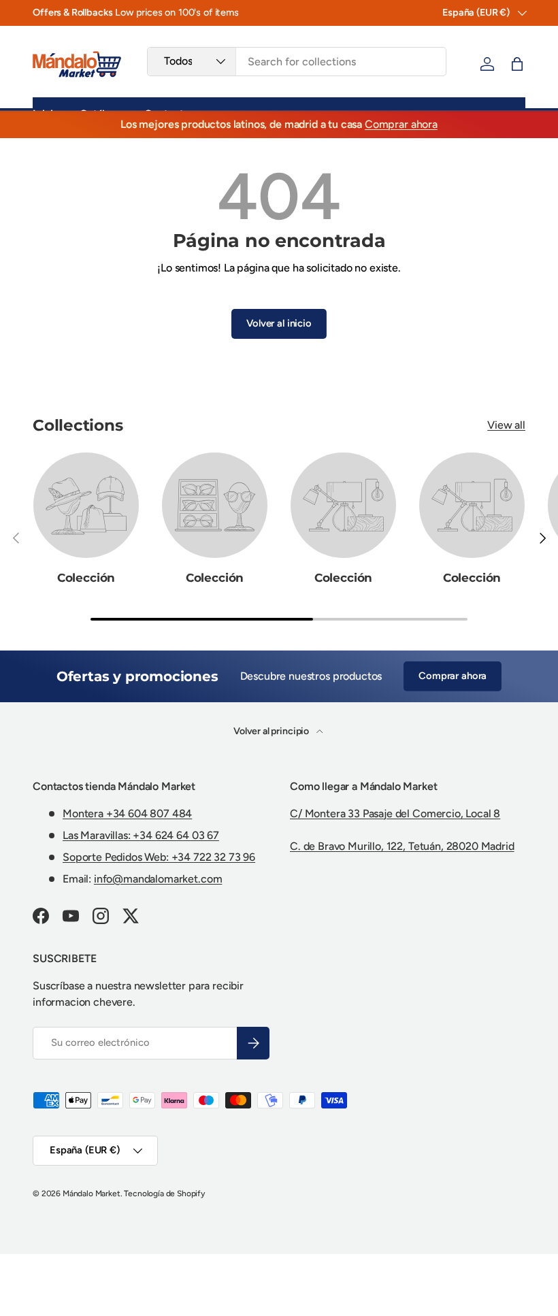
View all (506, 424)
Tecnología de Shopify (164, 1193)
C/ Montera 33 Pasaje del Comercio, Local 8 (395, 813)
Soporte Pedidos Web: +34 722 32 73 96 (159, 857)
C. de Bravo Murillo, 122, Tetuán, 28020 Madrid (402, 846)
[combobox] (297, 62)
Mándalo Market (91, 1193)
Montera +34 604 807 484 (127, 813)
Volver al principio (272, 731)
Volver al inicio (278, 323)
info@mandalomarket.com (158, 878)
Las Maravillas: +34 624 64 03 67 (141, 835)
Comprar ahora (401, 124)
